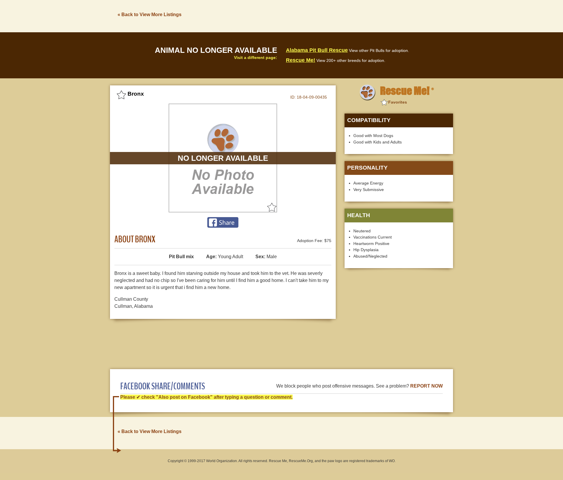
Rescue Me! (300, 60)
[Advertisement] (346, 15)
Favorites (397, 102)
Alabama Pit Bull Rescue (317, 50)
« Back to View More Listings (150, 14)
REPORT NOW (426, 385)
